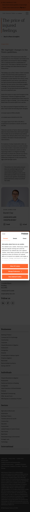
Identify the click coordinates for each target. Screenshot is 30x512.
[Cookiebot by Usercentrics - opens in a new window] (21, 234)
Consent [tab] (5, 238)
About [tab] (24, 238)
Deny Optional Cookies (15, 276)
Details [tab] (15, 238)
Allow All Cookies (15, 266)
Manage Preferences (14, 271)
